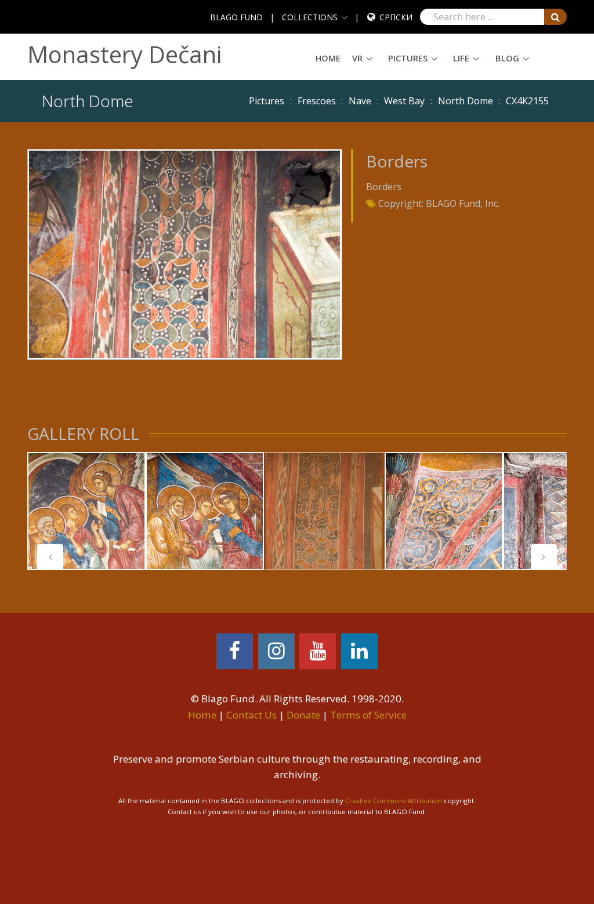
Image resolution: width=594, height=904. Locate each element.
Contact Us (251, 714)
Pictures (408, 58)
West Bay (404, 100)
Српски (395, 17)
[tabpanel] (86, 511)
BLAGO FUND (236, 17)
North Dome (465, 100)
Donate (303, 714)
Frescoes (317, 100)
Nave (360, 100)
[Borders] (184, 253)
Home (328, 58)
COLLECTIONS (310, 17)
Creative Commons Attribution (393, 800)
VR (357, 58)
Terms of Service (368, 714)
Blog (507, 58)
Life (461, 58)
